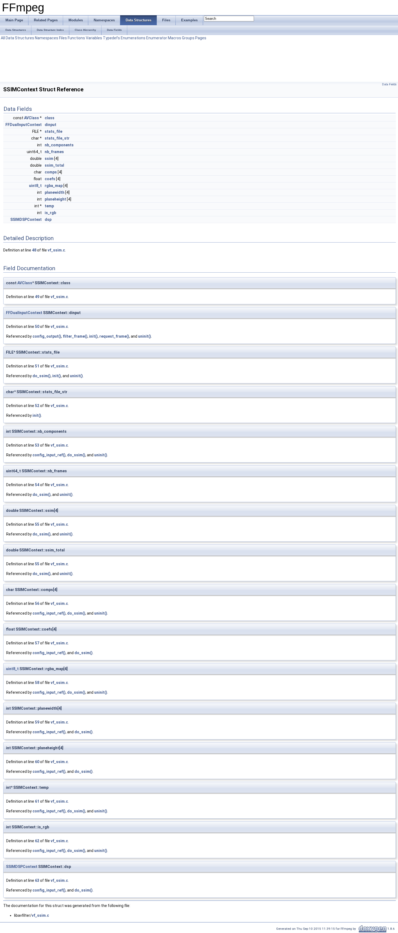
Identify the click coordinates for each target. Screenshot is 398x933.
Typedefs (111, 38)
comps (51, 172)
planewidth (54, 192)
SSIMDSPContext (26, 219)
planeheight (55, 199)
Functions (76, 38)
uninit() (144, 336)
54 (37, 485)
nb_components (59, 145)
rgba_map (54, 185)
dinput (50, 124)
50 (37, 326)
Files (63, 38)
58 (37, 682)
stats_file (53, 131)
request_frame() (114, 336)
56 (37, 603)
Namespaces (46, 38)
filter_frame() (75, 336)
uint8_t (35, 185)
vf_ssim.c (56, 250)
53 (37, 445)
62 (37, 841)
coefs (50, 179)
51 (37, 366)
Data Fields (389, 84)
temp (49, 206)
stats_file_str (57, 138)
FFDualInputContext (23, 124)
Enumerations (133, 38)
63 (37, 880)
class (49, 118)
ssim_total (54, 165)
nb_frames (54, 152)
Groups (188, 38)
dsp (48, 219)
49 (37, 297)
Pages (200, 38)
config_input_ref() (49, 455)
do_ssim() (41, 376)
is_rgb (50, 213)
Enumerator (156, 38)
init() (93, 336)
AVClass (31, 118)
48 (34, 250)
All (3, 38)
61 (37, 801)
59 (37, 722)
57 (37, 643)
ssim (49, 158)
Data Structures (20, 38)
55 (37, 524)
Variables (94, 38)
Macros (174, 38)
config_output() (46, 336)
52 (37, 405)
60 (37, 762)
